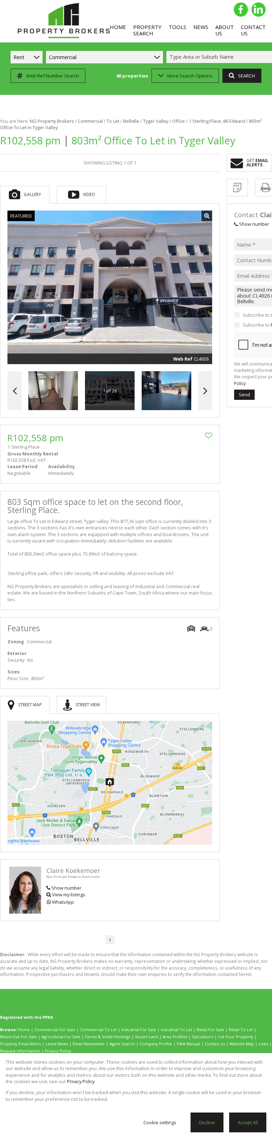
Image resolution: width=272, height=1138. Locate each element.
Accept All (248, 1122)
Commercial (90, 121)
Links (263, 1043)
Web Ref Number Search (52, 76)
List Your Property (235, 1036)
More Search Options (189, 76)
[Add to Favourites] (208, 435)
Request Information (20, 1050)
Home (24, 1029)
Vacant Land (146, 1036)
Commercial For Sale (54, 1029)
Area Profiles (175, 1036)
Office (178, 121)
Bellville (131, 121)
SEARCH (246, 76)
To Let (113, 121)
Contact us (215, 1043)
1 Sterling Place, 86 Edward (217, 121)
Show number (66, 888)
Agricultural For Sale (60, 1036)
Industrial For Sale (138, 1029)
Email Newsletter (89, 1043)
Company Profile (156, 1043)
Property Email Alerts (20, 1043)
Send (244, 394)
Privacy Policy (58, 1050)
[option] (166, 390)
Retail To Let (241, 1029)
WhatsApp (63, 902)
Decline (207, 1122)
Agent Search (122, 1043)
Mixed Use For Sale (18, 1036)
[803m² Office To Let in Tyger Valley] (109, 287)
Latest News (56, 1043)
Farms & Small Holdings (107, 1036)
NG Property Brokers (52, 121)
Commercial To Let (98, 1029)
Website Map (242, 1043)
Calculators (202, 1036)
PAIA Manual (188, 1043)
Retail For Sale (210, 1029)
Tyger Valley (155, 121)
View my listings (68, 894)
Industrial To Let (176, 1029)
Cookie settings (159, 1122)
